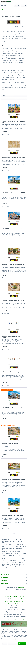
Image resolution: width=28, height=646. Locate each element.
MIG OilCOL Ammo (21, 544)
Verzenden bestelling (21, 598)
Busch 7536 (20, 541)
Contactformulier (17, 594)
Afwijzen (4, 643)
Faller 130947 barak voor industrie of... (12, 515)
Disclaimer (15, 596)
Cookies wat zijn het (7, 596)
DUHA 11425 (6, 546)
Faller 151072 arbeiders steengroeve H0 (13, 372)
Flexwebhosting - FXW (19, 619)
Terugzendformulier (8, 601)
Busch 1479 (12, 555)
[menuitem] (4, 5)
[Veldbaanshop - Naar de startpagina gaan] (6, 2)
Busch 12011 (22, 564)
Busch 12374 (7, 550)
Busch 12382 (9, 559)
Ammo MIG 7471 (14, 564)
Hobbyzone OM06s (17, 566)
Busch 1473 (15, 550)
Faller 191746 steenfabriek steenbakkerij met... (13, 122)
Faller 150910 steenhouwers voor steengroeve (11, 336)
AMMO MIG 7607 (17, 553)
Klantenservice (5, 598)
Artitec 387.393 (12, 544)
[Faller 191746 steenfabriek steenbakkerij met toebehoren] (14, 108)
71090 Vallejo (5, 548)
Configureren (22, 643)
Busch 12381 (16, 559)
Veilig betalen (12, 598)
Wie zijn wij (17, 603)
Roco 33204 (22, 543)
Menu (5, 5)
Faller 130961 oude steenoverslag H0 (12, 229)
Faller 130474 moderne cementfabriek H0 (13, 193)
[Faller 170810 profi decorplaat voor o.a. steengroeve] (14, 144)
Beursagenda (9, 594)
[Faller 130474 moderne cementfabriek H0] (14, 179)
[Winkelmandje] (25, 5)
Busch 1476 (5, 539)
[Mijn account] (22, 5)
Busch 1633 (15, 546)
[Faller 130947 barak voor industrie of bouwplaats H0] (14, 502)
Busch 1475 (5, 544)
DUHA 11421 (6, 566)
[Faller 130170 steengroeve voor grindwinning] (14, 430)
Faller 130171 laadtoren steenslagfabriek (13, 264)
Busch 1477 (9, 553)
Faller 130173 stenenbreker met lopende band (13, 301)
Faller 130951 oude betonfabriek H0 (12, 408)
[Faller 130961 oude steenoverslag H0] (14, 215)
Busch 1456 (5, 541)
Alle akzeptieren (13, 643)
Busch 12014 (13, 541)
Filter (4, 95)
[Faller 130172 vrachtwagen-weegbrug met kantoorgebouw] (14, 466)
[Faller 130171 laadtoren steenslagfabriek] (14, 251)
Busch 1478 (19, 539)
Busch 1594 (18, 551)
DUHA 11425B (13, 560)
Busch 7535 (16, 543)
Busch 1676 (12, 548)
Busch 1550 (14, 562)
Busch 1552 (22, 560)
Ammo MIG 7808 (10, 551)
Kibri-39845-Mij (6, 567)
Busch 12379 (22, 546)
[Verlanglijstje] (18, 5)
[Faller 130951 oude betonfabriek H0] (14, 394)
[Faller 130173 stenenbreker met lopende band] (14, 287)
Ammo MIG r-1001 (6, 562)
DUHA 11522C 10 (6, 564)
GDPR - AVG (21, 596)
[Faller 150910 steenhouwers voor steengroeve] (14, 323)
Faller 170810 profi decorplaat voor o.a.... (13, 157)
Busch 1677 (19, 548)
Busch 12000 (6, 557)
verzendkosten (21, 587)
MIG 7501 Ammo (15, 557)
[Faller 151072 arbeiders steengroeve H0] (14, 358)
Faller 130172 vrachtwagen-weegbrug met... (14, 479)
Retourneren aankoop (18, 601)
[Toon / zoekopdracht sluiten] (15, 5)
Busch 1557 (21, 562)
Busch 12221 (12, 539)
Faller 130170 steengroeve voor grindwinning (10, 444)
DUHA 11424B (7, 543)
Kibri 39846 (18, 555)
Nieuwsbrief (10, 603)
